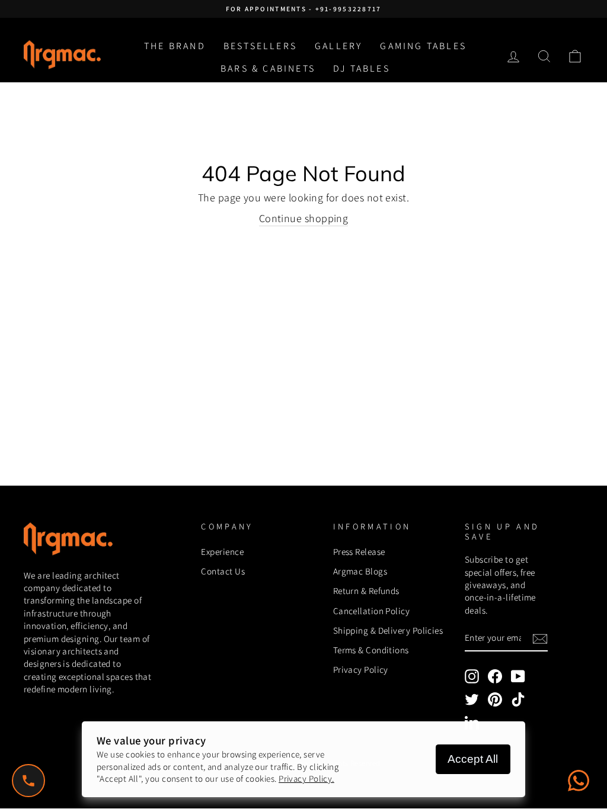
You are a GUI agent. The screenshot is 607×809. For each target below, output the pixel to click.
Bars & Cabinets (268, 68)
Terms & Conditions (371, 650)
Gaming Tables (423, 46)
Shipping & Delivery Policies (388, 630)
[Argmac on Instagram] (472, 676)
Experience (222, 551)
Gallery (338, 46)
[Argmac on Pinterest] (495, 699)
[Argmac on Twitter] (472, 699)
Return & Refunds (366, 590)
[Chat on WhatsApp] (578, 780)
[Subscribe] (540, 639)
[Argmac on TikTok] (518, 699)
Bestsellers (260, 46)
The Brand (175, 46)
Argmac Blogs (360, 571)
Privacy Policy (360, 669)
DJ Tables (361, 68)
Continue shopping (304, 218)
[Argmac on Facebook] (495, 676)
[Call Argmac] (28, 780)
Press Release (359, 551)
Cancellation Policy (371, 611)
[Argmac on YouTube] (518, 676)
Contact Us (223, 571)
